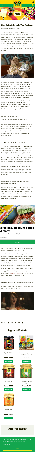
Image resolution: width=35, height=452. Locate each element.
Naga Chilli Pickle (9, 353)
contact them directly (15, 273)
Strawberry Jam (8, 381)
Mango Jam (8, 409)
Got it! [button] (17, 449)
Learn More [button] (6, 444)
